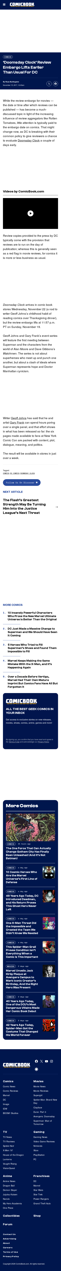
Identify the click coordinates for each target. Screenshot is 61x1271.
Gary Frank (17, 422)
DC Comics (14, 473)
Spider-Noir (8, 1145)
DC (4, 1099)
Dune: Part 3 (39, 1111)
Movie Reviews (40, 1090)
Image (6, 1104)
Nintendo (37, 1145)
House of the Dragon (13, 1154)
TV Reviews (9, 1141)
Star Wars (38, 1190)
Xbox (35, 1150)
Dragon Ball (9, 1185)
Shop (37, 1215)
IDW (5, 1108)
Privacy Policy (43, 741)
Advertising (9, 1239)
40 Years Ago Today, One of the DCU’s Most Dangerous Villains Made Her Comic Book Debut (23, 1006)
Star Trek (38, 1194)
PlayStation (39, 1154)
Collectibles (11, 1215)
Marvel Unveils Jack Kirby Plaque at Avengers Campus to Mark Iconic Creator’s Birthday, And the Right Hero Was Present (22, 979)
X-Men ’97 (8, 1150)
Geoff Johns (19, 418)
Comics (7, 57)
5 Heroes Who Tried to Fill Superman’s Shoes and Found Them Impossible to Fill (32, 648)
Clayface (37, 1107)
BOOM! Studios (10, 1113)
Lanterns (7, 1159)
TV (5, 1132)
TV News (7, 1137)
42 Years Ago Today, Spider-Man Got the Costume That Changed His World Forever (22, 1030)
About (6, 1243)
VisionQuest (9, 1168)
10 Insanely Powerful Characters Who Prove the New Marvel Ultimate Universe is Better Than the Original (32, 616)
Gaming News (40, 1137)
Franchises (41, 1176)
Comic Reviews (10, 1090)
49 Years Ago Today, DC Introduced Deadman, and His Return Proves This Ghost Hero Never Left (22, 902)
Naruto (6, 1198)
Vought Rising (10, 1163)
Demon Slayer (10, 1190)
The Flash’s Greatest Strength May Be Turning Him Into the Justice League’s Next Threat (24, 506)
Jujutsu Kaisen (10, 1194)
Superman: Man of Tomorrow (42, 1122)
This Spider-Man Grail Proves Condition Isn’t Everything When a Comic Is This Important (22, 952)
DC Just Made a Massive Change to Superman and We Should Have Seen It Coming (32, 632)
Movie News (39, 1086)
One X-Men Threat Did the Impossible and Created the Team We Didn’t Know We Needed (22, 928)
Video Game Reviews (44, 1141)
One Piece (8, 1207)
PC (34, 1159)
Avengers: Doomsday (44, 1116)
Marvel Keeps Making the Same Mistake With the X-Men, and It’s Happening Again (30, 664)
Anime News (9, 1181)
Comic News (9, 1086)
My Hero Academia (12, 1203)
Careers (7, 1248)
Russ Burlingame (12, 82)
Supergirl (37, 1095)
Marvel (6, 1095)
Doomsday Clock (29, 140)
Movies (10, 966)
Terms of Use (14, 741)
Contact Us (9, 1234)
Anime (7, 1176)
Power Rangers (41, 1198)
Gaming (38, 1132)
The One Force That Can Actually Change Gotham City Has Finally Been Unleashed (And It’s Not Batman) (28, 853)
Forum (7, 1224)
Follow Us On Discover (21, 482)
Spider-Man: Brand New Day (45, 1101)
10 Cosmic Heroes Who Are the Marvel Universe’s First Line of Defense (21, 877)
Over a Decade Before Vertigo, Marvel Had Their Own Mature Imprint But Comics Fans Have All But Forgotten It (33, 681)
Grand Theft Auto (42, 1203)
